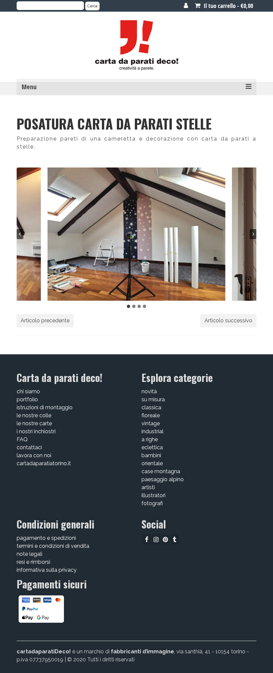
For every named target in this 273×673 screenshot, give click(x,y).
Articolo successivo (228, 320)
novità (149, 391)
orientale (152, 463)
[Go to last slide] (20, 234)
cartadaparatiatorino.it (44, 463)
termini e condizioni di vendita (53, 546)
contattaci (29, 447)
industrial (152, 431)
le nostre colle (34, 415)
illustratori (153, 495)
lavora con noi (34, 455)
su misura (153, 399)
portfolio (27, 399)
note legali (29, 554)
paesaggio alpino (162, 479)
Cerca (92, 6)
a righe (149, 439)
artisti (148, 487)
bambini (151, 455)
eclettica (152, 447)
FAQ (22, 439)
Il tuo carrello (227, 6)
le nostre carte (34, 423)
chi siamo (28, 391)
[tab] (128, 306)
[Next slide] (253, 234)
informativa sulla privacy (47, 570)
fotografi (152, 503)
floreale (150, 415)
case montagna (160, 471)
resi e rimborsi (33, 562)
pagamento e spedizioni (46, 538)
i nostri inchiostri (36, 431)
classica (151, 407)
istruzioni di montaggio (45, 407)
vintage (150, 423)
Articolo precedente (45, 320)
